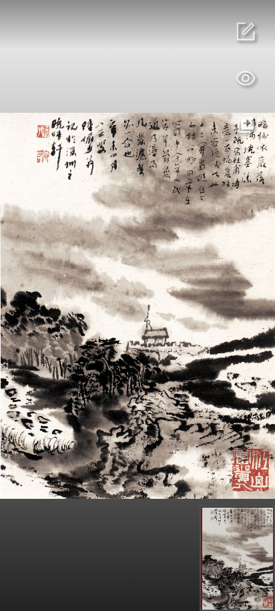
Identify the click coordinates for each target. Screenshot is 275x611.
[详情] (245, 31)
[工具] (245, 78)
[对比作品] (245, 125)
